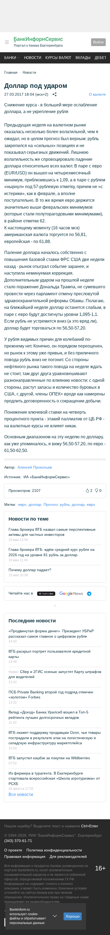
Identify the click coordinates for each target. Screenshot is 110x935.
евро (22, 504)
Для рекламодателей (68, 856)
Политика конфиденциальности (54, 850)
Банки (10, 58)
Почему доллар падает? (30, 570)
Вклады (83, 58)
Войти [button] (98, 42)
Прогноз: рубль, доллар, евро (69, 504)
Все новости (21, 794)
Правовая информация (24, 856)
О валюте (97, 94)
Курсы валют (58, 58)
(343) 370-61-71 (18, 841)
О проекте (13, 850)
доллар (35, 504)
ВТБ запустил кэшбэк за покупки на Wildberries (49, 758)
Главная (10, 72)
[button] (7, 42)
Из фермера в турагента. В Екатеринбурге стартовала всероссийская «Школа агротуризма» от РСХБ (54, 778)
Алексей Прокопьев (35, 467)
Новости (32, 58)
